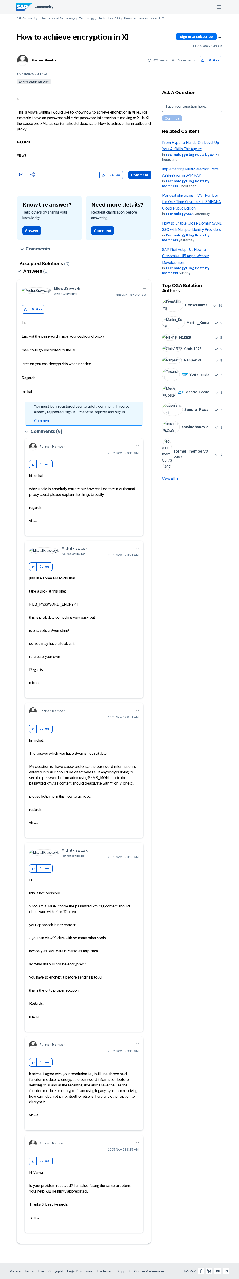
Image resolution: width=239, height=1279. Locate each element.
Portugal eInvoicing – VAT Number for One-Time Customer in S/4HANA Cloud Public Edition (191, 201)
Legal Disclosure (79, 1271)
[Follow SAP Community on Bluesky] (209, 1271)
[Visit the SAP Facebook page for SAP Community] (201, 1271)
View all (168, 479)
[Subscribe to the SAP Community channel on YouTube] (218, 1271)
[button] (202, 60)
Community (43, 7)
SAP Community (27, 18)
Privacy (15, 1271)
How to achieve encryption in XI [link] (144, 18)
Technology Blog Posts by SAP (191, 155)
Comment (139, 175)
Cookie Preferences (149, 1271)
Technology (86, 18)
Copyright (55, 1271)
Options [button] (219, 37)
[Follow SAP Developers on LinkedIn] (226, 1271)
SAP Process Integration (34, 81)
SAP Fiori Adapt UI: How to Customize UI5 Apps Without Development (185, 256)
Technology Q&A (109, 18)
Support (123, 1271)
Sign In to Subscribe (196, 37)
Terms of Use (34, 1271)
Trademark (105, 1271)
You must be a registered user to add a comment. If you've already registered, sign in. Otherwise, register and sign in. (81, 409)
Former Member (45, 60)
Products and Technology (58, 18)
